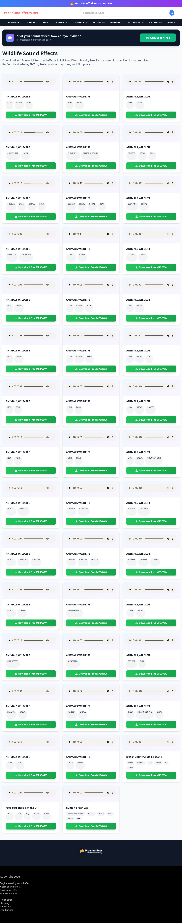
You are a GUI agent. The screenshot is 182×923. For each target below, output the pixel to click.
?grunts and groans (76, 813)
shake (18, 813)
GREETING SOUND (90, 153)
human (91, 813)
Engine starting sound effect (15, 883)
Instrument (135, 22)
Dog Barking (7, 910)
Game (170, 22)
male (110, 813)
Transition (13, 22)
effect (158, 763)
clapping (4, 903)
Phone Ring (6, 906)
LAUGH (26, 153)
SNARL (21, 204)
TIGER (130, 712)
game (130, 767)
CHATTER (36, 559)
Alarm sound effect (10, 886)
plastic (46, 813)
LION (9, 305)
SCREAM (94, 559)
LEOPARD (131, 255)
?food (9, 813)
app (150, 763)
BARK (142, 661)
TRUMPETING (25, 255)
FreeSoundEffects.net (20, 12)
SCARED (22, 610)
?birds (130, 763)
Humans (98, 22)
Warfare (115, 22)
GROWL (19, 102)
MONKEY (11, 509)
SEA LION (132, 661)
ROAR (29, 102)
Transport (79, 22)
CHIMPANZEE (12, 153)
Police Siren (6, 899)
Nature (31, 22)
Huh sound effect (9, 893)
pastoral (140, 763)
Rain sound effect (9, 890)
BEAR (9, 102)
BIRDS (89, 305)
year (79, 818)
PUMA (130, 610)
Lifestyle (154, 22)
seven (70, 818)
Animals (61, 22)
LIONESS (150, 407)
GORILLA (71, 255)
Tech (45, 22)
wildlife (36, 813)
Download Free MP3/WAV (32, 114)
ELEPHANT (132, 204)
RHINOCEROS (12, 661)
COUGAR (131, 153)
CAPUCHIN (23, 509)
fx (166, 763)
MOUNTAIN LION (154, 458)
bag (27, 813)
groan (101, 813)
